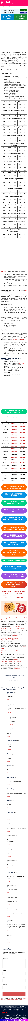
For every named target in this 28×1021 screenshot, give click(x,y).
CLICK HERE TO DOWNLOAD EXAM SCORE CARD (14, 411)
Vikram (9, 754)
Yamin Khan (10, 872)
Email (4, 977)
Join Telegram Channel (8, 16)
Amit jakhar (10, 692)
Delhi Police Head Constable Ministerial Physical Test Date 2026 (11, 639)
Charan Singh (12, 740)
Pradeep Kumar (11, 729)
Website (5, 984)
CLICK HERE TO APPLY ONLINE (14, 560)
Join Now (23, 10)
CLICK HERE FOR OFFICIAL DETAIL (14, 568)
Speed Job (5, 2)
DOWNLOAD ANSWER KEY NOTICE (14, 495)
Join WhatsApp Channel (22, 16)
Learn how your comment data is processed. (13, 998)
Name (4, 970)
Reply (8, 699)
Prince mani (10, 812)
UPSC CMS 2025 (13, 681)
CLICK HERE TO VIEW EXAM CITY (14, 510)
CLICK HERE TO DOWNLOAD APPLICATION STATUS (14, 536)
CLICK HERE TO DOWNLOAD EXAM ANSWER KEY (14, 487)
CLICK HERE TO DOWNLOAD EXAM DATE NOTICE (14, 544)
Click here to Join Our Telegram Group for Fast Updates (14, 584)
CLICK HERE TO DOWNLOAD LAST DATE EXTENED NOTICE (14, 576)
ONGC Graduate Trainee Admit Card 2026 (12, 629)
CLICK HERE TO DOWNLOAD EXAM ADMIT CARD (14, 503)
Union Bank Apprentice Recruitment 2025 (14, 676)
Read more (17, 626)
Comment (6, 958)
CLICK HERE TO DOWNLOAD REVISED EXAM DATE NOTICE (14, 528)
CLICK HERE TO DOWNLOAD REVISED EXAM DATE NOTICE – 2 (14, 519)
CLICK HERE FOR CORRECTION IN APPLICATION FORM (14, 552)
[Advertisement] (14, 36)
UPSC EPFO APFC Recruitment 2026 (11, 662)
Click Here (14, 424)
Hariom (9, 800)
